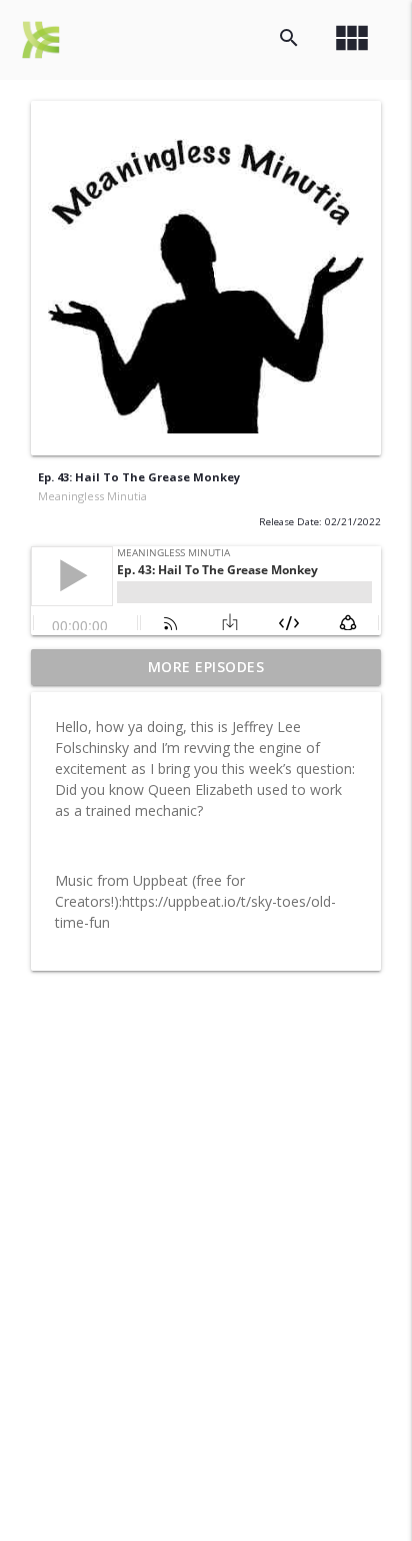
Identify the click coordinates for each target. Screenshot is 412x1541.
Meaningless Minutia (92, 495)
